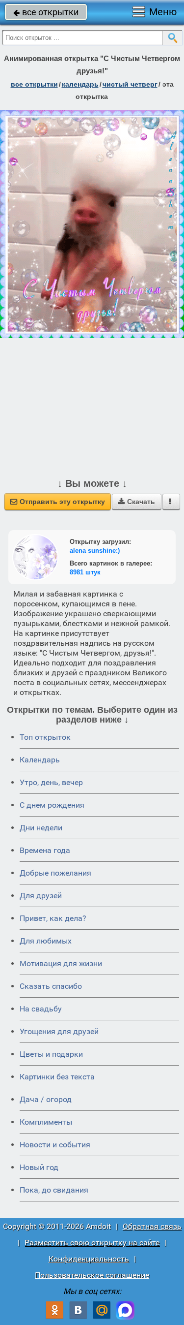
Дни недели (41, 827)
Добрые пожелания (55, 873)
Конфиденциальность (89, 1258)
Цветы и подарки (51, 1054)
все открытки (46, 12)
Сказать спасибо (51, 986)
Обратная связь (152, 1226)
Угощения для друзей (59, 1031)
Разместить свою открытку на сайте (92, 1242)
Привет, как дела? (53, 918)
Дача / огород (46, 1099)
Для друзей (41, 895)
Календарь (80, 84)
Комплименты (46, 1122)
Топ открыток (45, 737)
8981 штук (85, 572)
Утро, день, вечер (51, 782)
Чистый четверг (130, 84)
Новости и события (55, 1144)
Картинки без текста (57, 1076)
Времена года (45, 850)
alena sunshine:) (95, 550)
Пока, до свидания (54, 1190)
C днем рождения (52, 805)
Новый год (39, 1167)
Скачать (136, 501)
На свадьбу (41, 1008)
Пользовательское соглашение (92, 1275)
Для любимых (46, 941)
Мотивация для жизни (61, 963)
